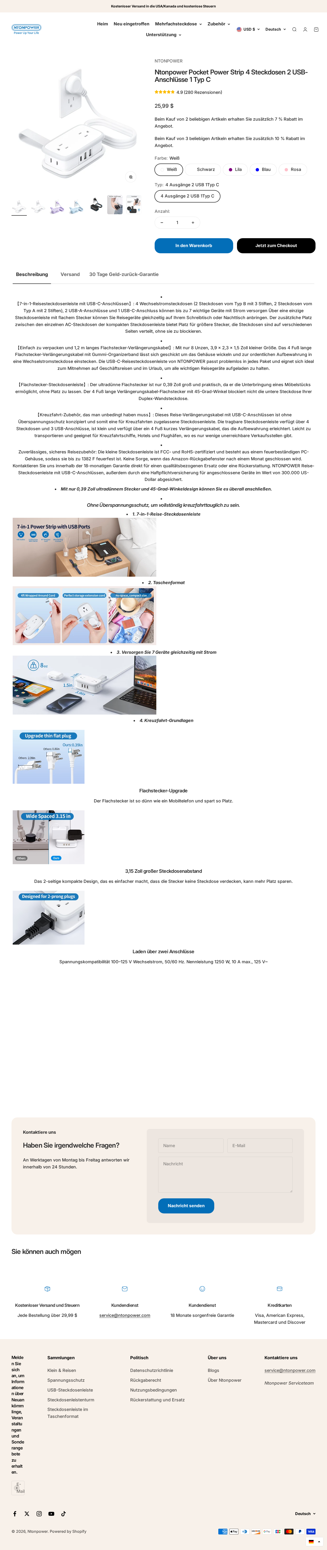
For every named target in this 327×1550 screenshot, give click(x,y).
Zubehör (216, 23)
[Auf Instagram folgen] (39, 1514)
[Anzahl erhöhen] (193, 222)
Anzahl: (162, 211)
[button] (314, 1541)
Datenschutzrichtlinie (151, 1370)
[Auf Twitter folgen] (27, 1514)
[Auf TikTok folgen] (63, 1514)
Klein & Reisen (61, 1370)
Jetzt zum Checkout (276, 245)
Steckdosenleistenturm (70, 1399)
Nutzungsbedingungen (153, 1389)
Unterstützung (161, 34)
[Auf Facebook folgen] (14, 1514)
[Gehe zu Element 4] (76, 207)
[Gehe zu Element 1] (19, 207)
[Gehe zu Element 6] (115, 205)
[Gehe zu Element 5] (95, 205)
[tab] (32, 274)
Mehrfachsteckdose (176, 23)
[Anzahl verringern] (162, 222)
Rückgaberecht (145, 1380)
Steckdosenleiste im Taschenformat (67, 1413)
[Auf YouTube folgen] (51, 1514)
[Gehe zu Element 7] (134, 205)
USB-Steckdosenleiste (70, 1389)
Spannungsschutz (66, 1380)
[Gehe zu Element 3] (57, 207)
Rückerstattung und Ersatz (157, 1399)
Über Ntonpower (225, 1380)
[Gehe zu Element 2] (38, 207)
